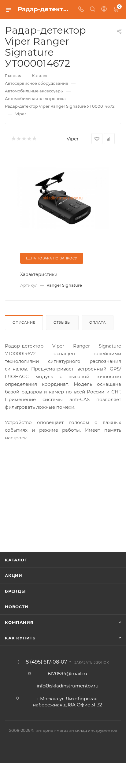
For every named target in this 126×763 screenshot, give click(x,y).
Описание (24, 322)
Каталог (16, 559)
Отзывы (62, 322)
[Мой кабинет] (104, 10)
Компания (19, 622)
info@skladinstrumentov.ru (67, 686)
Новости (16, 606)
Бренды (15, 591)
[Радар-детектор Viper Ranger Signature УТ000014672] (63, 197)
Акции (13, 575)
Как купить (20, 637)
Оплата (97, 322)
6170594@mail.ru (67, 673)
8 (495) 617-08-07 (46, 662)
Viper (73, 139)
